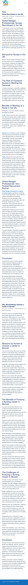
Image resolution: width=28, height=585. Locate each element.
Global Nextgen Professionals (14, 581)
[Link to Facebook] (18, 583)
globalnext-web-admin (8, 18)
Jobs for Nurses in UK (20, 16)
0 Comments (11, 16)
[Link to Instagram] (23, 583)
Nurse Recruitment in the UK (12, 14)
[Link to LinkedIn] (25, 583)
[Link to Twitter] (20, 583)
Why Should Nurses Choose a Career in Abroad (13, 305)
